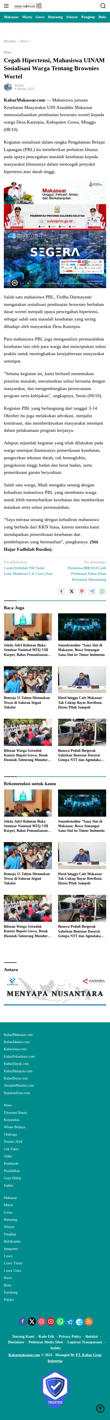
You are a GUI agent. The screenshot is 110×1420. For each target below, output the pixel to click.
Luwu (8, 1256)
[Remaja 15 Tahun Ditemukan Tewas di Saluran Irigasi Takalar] (28, 679)
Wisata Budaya (14, 1127)
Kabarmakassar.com (24, 1355)
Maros (8, 1205)
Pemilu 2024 (13, 1142)
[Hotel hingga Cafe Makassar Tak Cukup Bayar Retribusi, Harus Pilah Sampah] (82, 679)
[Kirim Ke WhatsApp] (102, 591)
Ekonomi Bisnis (15, 1113)
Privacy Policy (70, 1336)
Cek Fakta (11, 1149)
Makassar (10, 1198)
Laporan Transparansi (85, 1342)
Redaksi (19, 85)
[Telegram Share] (92, 591)
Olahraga (10, 1134)
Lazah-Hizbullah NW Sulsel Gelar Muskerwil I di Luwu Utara (28, 568)
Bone (7, 1285)
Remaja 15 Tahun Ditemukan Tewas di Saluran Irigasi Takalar (27, 702)
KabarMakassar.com (18, 1035)
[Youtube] (51, 1322)
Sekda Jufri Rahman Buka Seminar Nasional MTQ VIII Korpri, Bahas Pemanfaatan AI (26, 650)
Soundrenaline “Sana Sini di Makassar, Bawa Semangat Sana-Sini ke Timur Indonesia (81, 649)
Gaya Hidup (12, 1178)
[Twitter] (32, 1322)
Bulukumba (12, 1241)
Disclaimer (16, 1342)
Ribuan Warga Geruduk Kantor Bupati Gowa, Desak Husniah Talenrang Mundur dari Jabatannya (26, 756)
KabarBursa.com (16, 1078)
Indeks (8, 1185)
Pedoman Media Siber (46, 1342)
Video (8, 1156)
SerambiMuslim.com (19, 1085)
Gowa (8, 1212)
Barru (8, 1278)
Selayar (9, 1227)
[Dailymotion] (79, 1322)
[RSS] (89, 1322)
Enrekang (11, 1292)
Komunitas (11, 1120)
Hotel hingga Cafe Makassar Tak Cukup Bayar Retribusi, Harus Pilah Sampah (80, 702)
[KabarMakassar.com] (27, 6)
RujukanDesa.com (17, 1093)
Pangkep (10, 1234)
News (7, 52)
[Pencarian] (103, 6)
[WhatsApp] (60, 1322)
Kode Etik (46, 1336)
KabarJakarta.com (17, 1042)
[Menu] (7, 6)
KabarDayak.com (16, 1064)
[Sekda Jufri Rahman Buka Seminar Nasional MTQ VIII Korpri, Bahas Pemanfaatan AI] (28, 627)
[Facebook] (22, 1322)
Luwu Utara (12, 1271)
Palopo (9, 1300)
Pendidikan (12, 1171)
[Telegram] (70, 1322)
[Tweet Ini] (71, 591)
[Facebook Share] (61, 591)
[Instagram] (41, 1322)
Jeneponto (11, 1249)
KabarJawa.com (15, 1049)
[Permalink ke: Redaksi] (8, 87)
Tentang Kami (23, 1336)
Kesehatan (11, 1163)
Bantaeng (10, 1220)
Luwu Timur (13, 1263)
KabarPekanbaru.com (19, 1056)
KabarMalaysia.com (18, 1071)
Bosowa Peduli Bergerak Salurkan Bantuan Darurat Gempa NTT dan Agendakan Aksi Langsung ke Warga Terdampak (80, 756)
